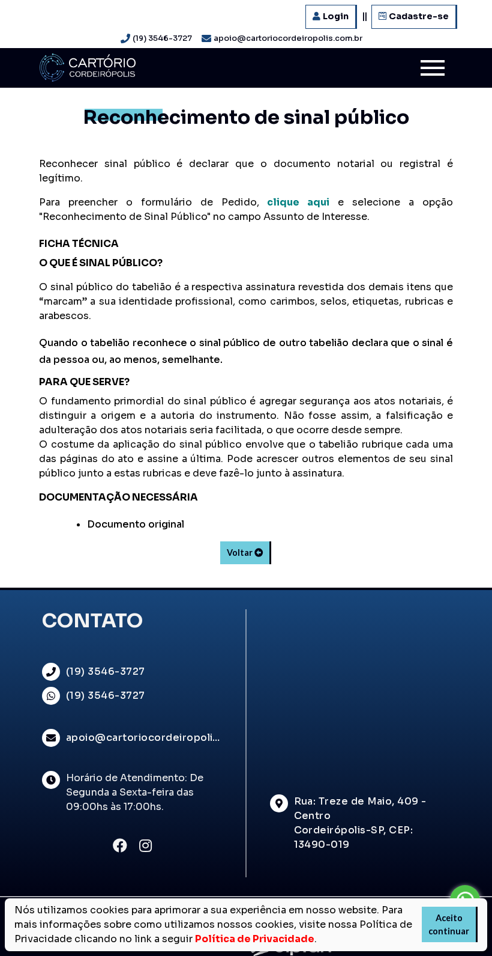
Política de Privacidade (254, 939)
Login (336, 16)
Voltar (241, 552)
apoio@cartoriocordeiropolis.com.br (288, 38)
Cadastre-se (419, 16)
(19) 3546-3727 (162, 38)
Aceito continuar (448, 924)
